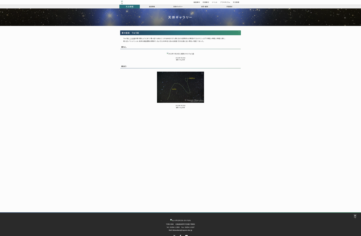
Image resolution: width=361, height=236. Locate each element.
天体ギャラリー (178, 7)
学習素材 (229, 7)
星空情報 (152, 7)
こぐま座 (132, 38)
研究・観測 (204, 7)
